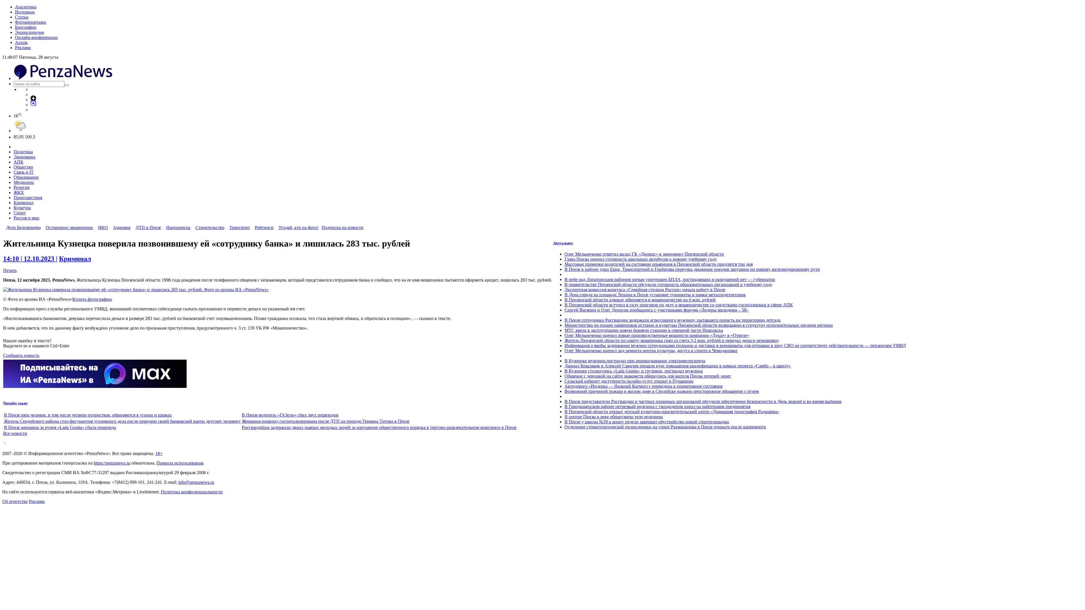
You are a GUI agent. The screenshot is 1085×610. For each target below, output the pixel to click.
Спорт (20, 212)
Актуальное (563, 243)
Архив (21, 42)
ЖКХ (19, 192)
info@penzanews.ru (196, 482)
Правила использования (180, 463)
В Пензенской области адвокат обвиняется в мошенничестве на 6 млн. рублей (640, 299)
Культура (22, 207)
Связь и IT (24, 172)
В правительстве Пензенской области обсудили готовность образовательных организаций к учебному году (668, 284)
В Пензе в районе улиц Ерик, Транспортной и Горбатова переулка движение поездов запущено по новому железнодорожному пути (692, 269)
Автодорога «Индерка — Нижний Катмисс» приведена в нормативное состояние (644, 386)
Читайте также (15, 403)
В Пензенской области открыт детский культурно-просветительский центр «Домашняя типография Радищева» (672, 411)
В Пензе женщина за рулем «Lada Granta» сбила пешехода (60, 427)
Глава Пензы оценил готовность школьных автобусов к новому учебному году (641, 259)
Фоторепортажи (30, 22)
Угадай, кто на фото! (298, 227)
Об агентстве (15, 501)
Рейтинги (264, 227)
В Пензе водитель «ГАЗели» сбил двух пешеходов (290, 415)
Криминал (24, 202)
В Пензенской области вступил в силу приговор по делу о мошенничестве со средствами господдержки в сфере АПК (679, 304)
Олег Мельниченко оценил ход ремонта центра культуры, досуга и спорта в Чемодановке (651, 350)
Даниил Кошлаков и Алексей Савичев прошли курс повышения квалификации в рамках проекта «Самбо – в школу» (678, 365)
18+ (158, 453)
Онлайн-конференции (36, 37)
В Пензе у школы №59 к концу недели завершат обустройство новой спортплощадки (647, 421)
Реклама (23, 47)
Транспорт (239, 227)
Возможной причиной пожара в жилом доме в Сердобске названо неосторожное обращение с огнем (662, 391)
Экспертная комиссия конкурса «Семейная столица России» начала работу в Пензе (645, 289)
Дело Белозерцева (23, 227)
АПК (18, 162)
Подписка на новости (342, 227)
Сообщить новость (21, 355)
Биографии (25, 27)
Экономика (24, 156)
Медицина (24, 182)
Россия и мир (26, 217)
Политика (23, 151)
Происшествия (28, 197)
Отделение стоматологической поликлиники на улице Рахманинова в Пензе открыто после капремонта (665, 426)
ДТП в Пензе (148, 227)
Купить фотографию (92, 299)
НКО (103, 227)
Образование (26, 177)
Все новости (15, 433)
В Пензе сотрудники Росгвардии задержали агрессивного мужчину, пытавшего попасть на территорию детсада (672, 320)
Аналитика (25, 7)
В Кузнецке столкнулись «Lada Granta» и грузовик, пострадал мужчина (634, 371)
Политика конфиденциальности (192, 491)
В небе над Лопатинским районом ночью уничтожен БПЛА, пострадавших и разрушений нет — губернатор (670, 279)
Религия (21, 187)
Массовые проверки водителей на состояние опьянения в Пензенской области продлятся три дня (659, 264)
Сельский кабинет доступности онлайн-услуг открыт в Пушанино (629, 381)
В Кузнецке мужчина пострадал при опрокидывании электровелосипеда (635, 360)
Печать (10, 270)
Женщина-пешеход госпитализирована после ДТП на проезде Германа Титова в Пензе (325, 421)
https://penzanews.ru (112, 463)
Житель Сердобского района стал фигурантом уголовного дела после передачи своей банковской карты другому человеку (122, 421)
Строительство (210, 227)
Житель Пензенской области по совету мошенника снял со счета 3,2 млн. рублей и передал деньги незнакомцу (672, 340)
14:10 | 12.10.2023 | (30, 258)
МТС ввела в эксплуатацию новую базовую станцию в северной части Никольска (644, 330)
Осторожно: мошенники (69, 227)
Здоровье (122, 227)
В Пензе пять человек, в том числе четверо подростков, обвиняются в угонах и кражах (88, 415)
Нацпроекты (178, 227)
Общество (23, 167)
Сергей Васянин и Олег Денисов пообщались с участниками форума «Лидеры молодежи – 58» (656, 310)
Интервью (25, 12)
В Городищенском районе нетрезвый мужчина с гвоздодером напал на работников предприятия (657, 406)
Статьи (22, 17)
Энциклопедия (29, 32)
